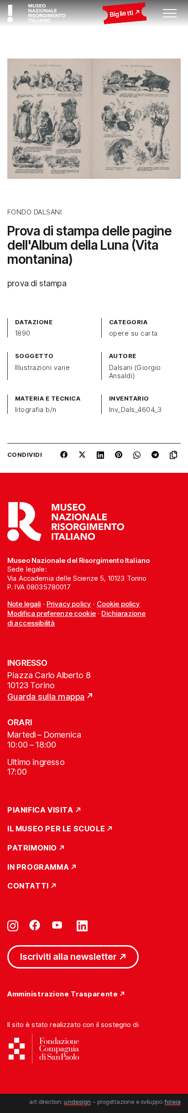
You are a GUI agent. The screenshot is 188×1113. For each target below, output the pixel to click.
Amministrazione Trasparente (62, 994)
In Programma (38, 867)
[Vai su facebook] (34, 925)
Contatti (28, 886)
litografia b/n (36, 410)
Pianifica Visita (40, 810)
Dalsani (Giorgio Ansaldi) (135, 372)
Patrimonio (32, 848)
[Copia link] (175, 458)
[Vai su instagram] (12, 925)
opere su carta (133, 333)
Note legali (24, 603)
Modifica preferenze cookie (51, 613)
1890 (23, 333)
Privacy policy (69, 603)
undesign (77, 1101)
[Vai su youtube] (58, 925)
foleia (173, 1101)
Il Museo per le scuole (56, 829)
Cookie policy (118, 603)
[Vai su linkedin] (82, 925)
